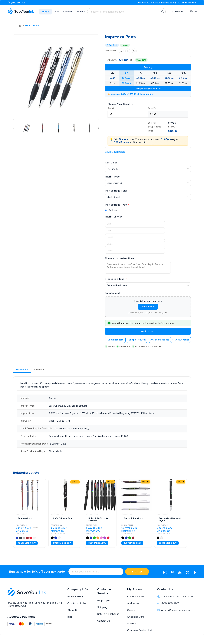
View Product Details (115, 152)
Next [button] (98, 128)
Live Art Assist (181, 340)
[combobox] (126, 11)
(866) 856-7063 (18, 2)
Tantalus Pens (25, 518)
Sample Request (137, 340)
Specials (67, 11)
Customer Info (135, 596)
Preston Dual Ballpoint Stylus (170, 519)
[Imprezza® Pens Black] (89, 128)
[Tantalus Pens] (29, 495)
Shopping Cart (135, 616)
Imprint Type (112, 176)
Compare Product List (139, 630)
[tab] (22, 369)
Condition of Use (76, 603)
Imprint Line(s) (113, 216)
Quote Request (115, 340)
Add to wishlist (121, 51)
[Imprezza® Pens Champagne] (74, 128)
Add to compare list (127, 51)
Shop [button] (45, 11)
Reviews (39, 369)
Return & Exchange (108, 613)
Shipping (102, 607)
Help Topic (103, 600)
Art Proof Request (160, 340)
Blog (69, 616)
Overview (22, 369)
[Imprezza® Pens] (27, 128)
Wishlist (131, 623)
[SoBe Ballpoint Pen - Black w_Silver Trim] (65, 495)
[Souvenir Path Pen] (135, 495)
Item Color (111, 162)
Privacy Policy (75, 596)
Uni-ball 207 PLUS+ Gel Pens (98, 519)
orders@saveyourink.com (175, 610)
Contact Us (103, 620)
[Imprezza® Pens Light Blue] (58, 128)
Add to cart (148, 331)
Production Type (115, 278)
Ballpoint (113, 210)
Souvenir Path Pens (133, 518)
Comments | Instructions (119, 258)
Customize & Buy (27, 543)
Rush (56, 11)
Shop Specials (189, 2)
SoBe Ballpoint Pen (62, 518)
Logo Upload (112, 293)
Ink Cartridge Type (116, 204)
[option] (27, 128)
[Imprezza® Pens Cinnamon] (42, 128)
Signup (137, 571)
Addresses (133, 603)
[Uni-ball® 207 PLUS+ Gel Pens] (100, 495)
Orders (131, 610)
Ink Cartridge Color (116, 190)
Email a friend (134, 51)
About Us (72, 610)
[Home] (19, 25)
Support (81, 11)
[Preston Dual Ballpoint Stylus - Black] (170, 495)
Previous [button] (14, 128)
